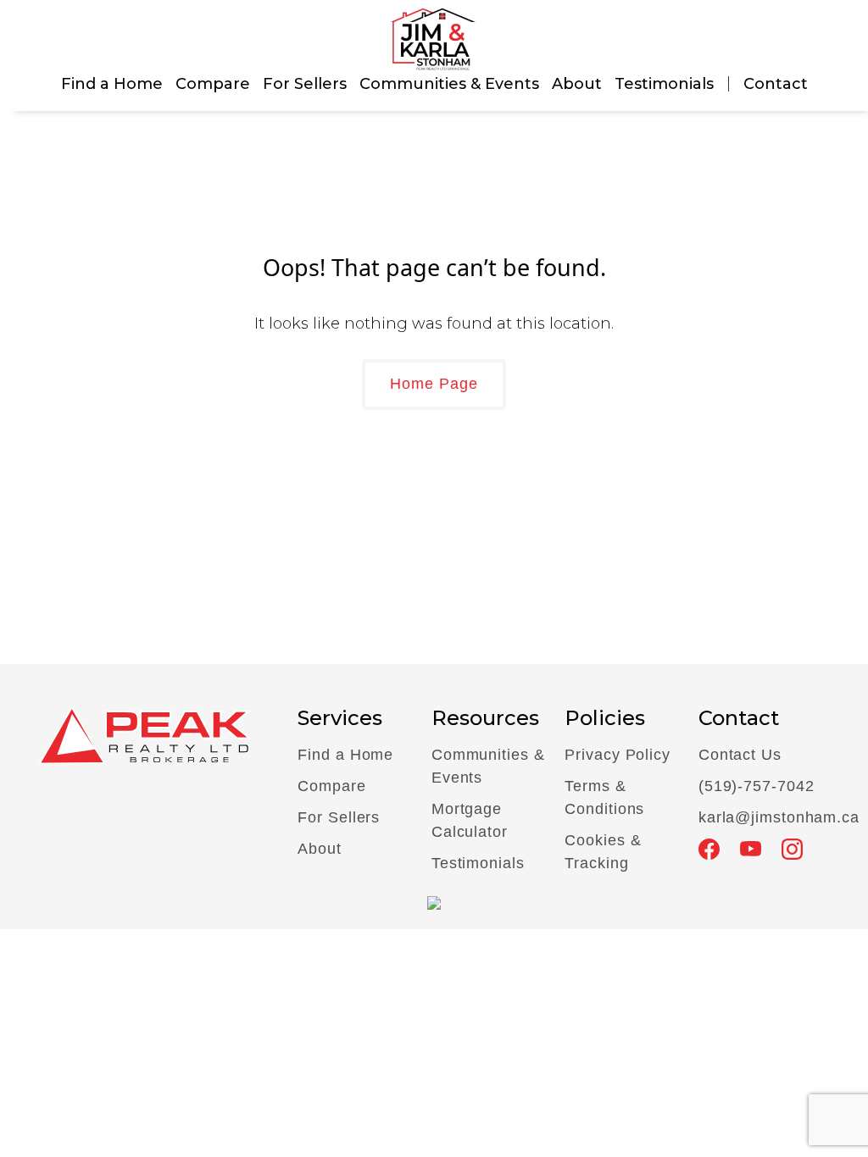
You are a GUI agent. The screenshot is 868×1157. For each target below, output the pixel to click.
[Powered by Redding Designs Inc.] (434, 902)
